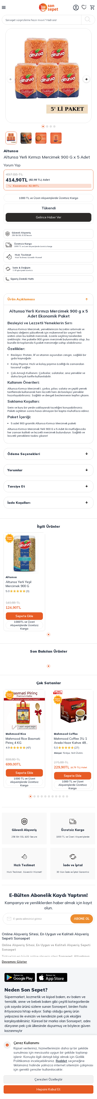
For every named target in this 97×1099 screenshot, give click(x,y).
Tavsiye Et (16, 486)
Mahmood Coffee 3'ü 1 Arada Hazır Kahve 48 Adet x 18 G (70, 741)
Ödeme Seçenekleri (23, 454)
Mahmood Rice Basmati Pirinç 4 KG (23, 741)
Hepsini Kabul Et (48, 1089)
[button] (43, 126)
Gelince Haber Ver (48, 217)
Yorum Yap (12, 165)
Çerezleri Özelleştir (48, 1079)
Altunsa (11, 151)
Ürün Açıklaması (21, 299)
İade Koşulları (18, 503)
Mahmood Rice (16, 733)
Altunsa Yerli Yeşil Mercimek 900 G (18, 584)
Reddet (61, 1061)
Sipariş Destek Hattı (22, 278)
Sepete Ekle (24, 616)
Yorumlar (15, 470)
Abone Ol (81, 918)
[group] (48, 75)
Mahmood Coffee (66, 733)
